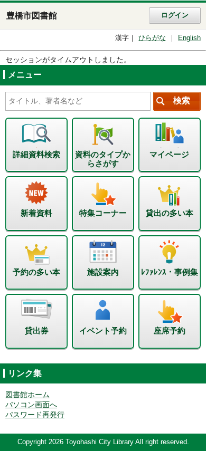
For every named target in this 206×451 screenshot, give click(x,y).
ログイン (175, 15)
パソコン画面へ (31, 405)
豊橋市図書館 (31, 15)
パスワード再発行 (34, 415)
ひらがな (152, 38)
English (189, 38)
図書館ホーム (27, 395)
